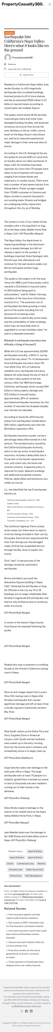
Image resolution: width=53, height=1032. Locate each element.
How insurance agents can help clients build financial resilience (23, 916)
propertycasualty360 (24, 57)
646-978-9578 (14, 1000)
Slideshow (9, 33)
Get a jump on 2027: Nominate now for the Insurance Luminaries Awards (25, 924)
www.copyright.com (20, 894)
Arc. (18, 1023)
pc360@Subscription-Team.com (26, 1006)
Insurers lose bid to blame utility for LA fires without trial (25, 944)
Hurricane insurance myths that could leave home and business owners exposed (26, 934)
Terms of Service (43, 1023)
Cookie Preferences (33, 1026)
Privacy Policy (17, 1026)
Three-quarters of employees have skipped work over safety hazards (25, 964)
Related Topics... (16, 851)
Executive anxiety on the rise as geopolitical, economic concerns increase (23, 954)
